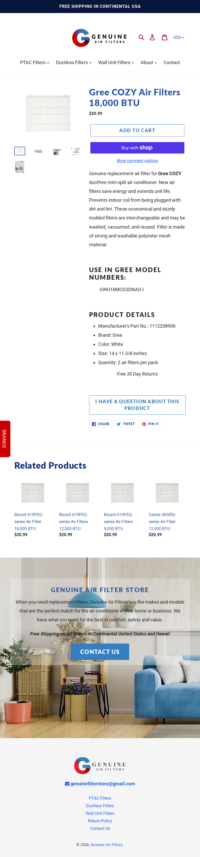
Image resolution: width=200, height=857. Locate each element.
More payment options (137, 160)
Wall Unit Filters (100, 813)
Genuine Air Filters (107, 844)
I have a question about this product (137, 405)
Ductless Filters (100, 805)
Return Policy (100, 820)
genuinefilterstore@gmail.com (102, 783)
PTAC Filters (100, 798)
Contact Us (100, 651)
